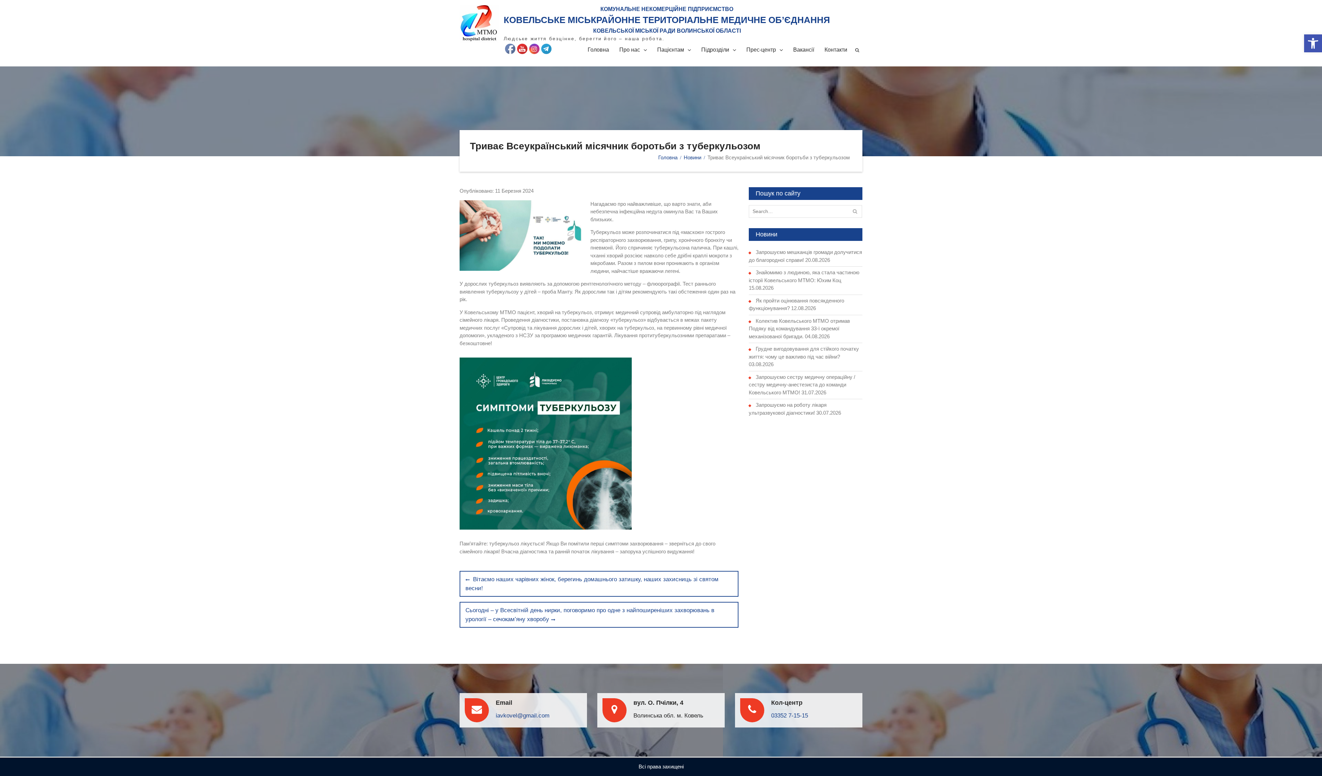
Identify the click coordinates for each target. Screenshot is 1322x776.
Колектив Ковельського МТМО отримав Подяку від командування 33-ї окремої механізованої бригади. (799, 328)
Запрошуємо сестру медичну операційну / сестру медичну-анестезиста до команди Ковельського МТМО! (802, 384)
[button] (1313, 43)
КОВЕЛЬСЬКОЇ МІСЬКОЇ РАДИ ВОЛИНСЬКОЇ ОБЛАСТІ (667, 31)
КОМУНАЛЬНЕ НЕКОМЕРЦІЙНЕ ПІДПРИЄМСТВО (666, 9)
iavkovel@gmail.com (522, 715)
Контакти (836, 50)
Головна (598, 50)
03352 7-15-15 (789, 715)
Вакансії (803, 50)
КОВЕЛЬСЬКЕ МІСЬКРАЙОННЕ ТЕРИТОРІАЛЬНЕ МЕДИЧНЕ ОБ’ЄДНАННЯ (667, 20)
